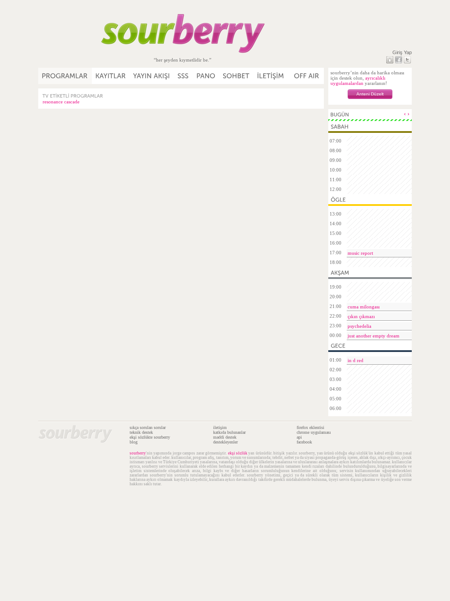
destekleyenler (225, 442)
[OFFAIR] (306, 76)
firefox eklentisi (310, 427)
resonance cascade (61, 101)
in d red (355, 360)
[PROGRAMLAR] (65, 76)
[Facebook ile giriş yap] (398, 59)
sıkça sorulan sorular (148, 427)
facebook (304, 442)
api (299, 437)
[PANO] (206, 76)
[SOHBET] (236, 76)
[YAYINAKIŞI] (152, 76)
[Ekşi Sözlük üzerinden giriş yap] (389, 59)
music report (360, 253)
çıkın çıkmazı (361, 316)
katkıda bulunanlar (229, 432)
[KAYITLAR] (111, 76)
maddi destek (224, 437)
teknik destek (141, 432)
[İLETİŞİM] (271, 76)
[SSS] (183, 76)
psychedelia (359, 326)
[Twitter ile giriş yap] (407, 59)
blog (134, 442)
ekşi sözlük (237, 453)
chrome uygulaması (314, 432)
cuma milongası (364, 306)
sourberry (138, 453)
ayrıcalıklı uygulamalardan (357, 80)
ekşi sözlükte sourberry (150, 437)
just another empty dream (373, 335)
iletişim (220, 427)
